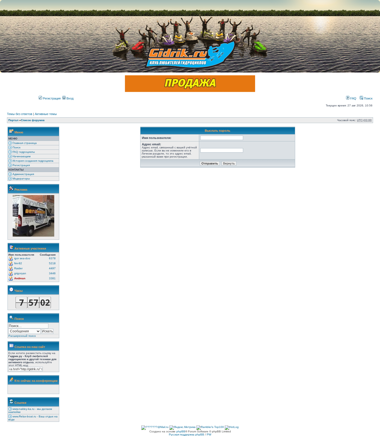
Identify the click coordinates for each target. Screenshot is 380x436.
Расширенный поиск (22, 335)
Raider (18, 268)
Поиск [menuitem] (16, 147)
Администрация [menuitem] (23, 174)
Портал (13, 120)
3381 (52, 278)
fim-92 (18, 263)
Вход (69, 98)
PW (209, 434)
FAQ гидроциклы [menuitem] (23, 151)
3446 (52, 273)
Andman (19, 278)
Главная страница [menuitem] (24, 142)
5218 (52, 263)
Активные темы (46, 114)
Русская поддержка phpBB (186, 434)
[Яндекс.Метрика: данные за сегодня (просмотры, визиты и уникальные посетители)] (182, 427)
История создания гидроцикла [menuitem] (32, 160)
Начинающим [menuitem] (21, 156)
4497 (52, 268)
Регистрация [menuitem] (21, 165)
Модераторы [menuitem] (21, 178)
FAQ (352, 98)
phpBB (180, 431)
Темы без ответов (19, 114)
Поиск (367, 98)
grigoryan (20, 273)
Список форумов (33, 120)
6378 (52, 258)
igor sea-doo (22, 258)
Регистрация (51, 98)
